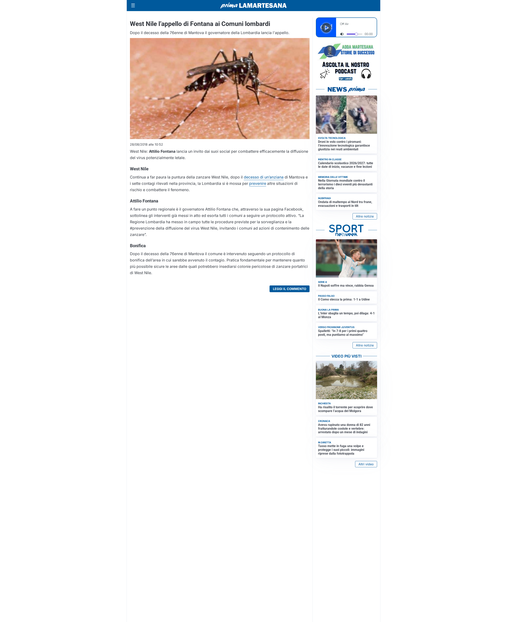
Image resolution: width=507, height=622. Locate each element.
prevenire (257, 183)
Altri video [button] (366, 464)
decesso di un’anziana (264, 177)
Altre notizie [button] (365, 216)
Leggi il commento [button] (289, 289)
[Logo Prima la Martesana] (253, 6)
